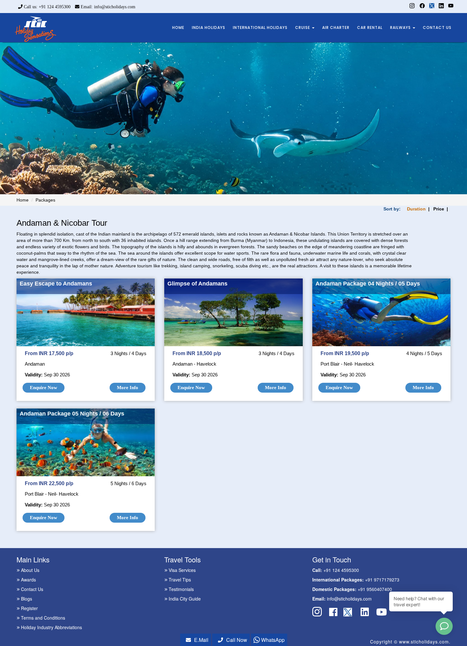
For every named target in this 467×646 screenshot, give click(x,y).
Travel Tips (179, 579)
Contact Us (31, 589)
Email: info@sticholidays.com (107, 6)
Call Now (236, 639)
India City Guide (184, 598)
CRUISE (303, 27)
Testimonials (180, 589)
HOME (178, 27)
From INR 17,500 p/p (49, 353)
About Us (29, 570)
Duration (416, 208)
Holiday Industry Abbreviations (51, 627)
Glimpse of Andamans (197, 283)
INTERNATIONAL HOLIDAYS (260, 27)
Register (29, 608)
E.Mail (201, 639)
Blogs (26, 598)
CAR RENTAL (369, 27)
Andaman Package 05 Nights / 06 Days (72, 413)
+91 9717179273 (382, 579)
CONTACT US (437, 27)
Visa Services (181, 570)
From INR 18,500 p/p (197, 353)
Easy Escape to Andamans (56, 283)
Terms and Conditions (42, 618)
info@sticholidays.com (349, 598)
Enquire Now (43, 387)
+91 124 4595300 (341, 570)
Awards (28, 579)
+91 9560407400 (375, 589)
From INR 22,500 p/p (49, 483)
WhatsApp (272, 639)
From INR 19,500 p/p (345, 353)
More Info (127, 387)
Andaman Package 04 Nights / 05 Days (367, 283)
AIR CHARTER (335, 27)
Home (23, 200)
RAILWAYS (401, 27)
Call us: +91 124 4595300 (47, 6)
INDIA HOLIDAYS (208, 27)
